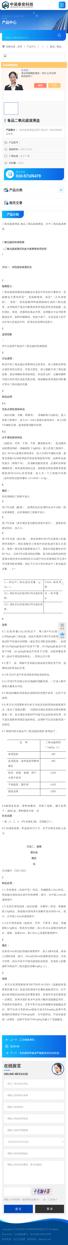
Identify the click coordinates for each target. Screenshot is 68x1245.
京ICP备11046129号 (40, 1234)
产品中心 (31, 46)
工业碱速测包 (26, 1039)
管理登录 (31, 1239)
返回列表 (14, 1046)
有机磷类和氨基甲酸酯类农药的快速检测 (41, 1053)
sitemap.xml (44, 1239)
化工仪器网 (19, 1239)
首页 (19, 46)
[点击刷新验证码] (42, 1191)
